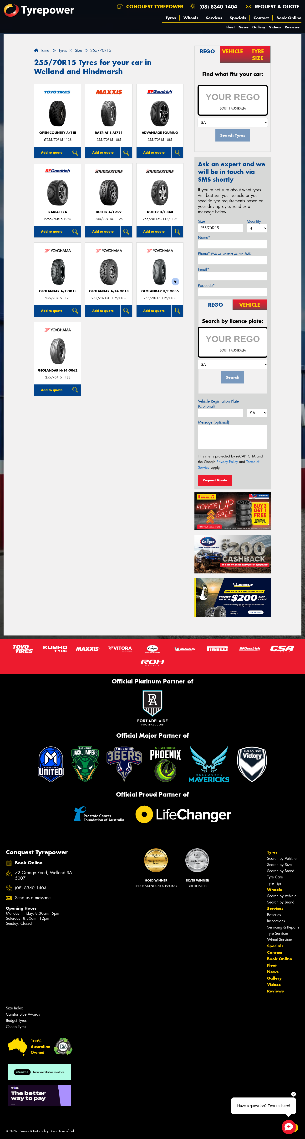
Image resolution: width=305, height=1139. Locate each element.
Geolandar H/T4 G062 (57, 370)
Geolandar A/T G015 (57, 291)
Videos (275, 27)
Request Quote (215, 480)
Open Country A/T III (57, 133)
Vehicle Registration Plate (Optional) (218, 404)
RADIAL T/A (57, 212)
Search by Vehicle (281, 858)
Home (43, 50)
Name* (204, 237)
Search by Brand (280, 870)
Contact (261, 18)
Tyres (171, 18)
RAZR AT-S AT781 (109, 133)
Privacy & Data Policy (34, 1131)
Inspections (276, 921)
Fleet (230, 27)
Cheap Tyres (16, 1026)
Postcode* (206, 285)
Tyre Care (275, 877)
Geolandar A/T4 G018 (109, 291)
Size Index (14, 1008)
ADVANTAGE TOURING (160, 133)
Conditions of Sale (63, 1131)
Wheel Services (279, 939)
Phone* (225, 253)
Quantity (254, 221)
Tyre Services (277, 933)
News (244, 27)
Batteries (274, 914)
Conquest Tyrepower (154, 7)
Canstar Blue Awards (23, 1014)
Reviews (292, 27)
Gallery (258, 27)
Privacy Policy (227, 461)
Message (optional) (213, 422)
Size (201, 221)
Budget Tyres (16, 1020)
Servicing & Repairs (283, 927)
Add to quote (51, 152)
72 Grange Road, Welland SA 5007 (43, 875)
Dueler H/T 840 (160, 212)
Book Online (288, 18)
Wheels (190, 18)
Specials (238, 18)
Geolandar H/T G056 (160, 291)
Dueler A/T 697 (109, 212)
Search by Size (279, 864)
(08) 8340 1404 (218, 7)
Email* (203, 269)
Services (214, 18)
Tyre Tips (274, 883)
